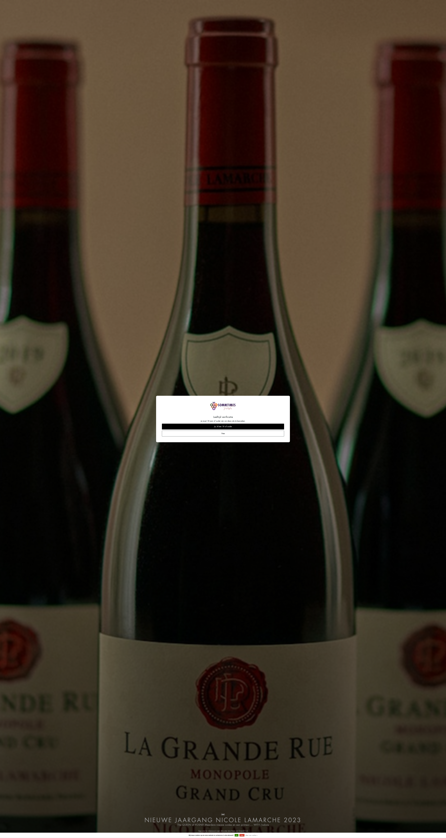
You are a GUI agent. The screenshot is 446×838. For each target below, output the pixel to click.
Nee (242, 835)
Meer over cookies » (251, 835)
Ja (236, 835)
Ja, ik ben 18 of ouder (223, 426)
